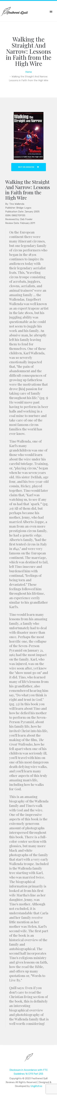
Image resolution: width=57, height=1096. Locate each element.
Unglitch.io (36, 1086)
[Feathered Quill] (28, 1059)
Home (28, 71)
